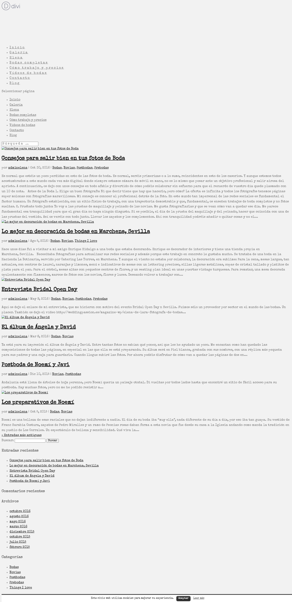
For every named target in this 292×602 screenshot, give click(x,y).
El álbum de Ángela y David (39, 327)
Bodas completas (23, 115)
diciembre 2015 (22, 532)
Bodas (57, 168)
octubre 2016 (20, 511)
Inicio (15, 99)
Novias (69, 168)
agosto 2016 (19, 516)
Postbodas (84, 168)
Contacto (17, 130)
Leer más (198, 598)
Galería (16, 105)
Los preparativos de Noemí (38, 402)
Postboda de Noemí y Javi (36, 365)
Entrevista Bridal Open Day (39, 289)
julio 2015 (18, 542)
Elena (14, 110)
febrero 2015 (20, 547)
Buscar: (8, 440)
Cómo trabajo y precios (28, 120)
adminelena (17, 168)
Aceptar (183, 598)
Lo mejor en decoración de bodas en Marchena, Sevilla (76, 231)
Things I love (86, 241)
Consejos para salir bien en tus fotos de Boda (63, 158)
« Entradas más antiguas (22, 435)
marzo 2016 (18, 526)
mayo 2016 (18, 521)
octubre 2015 (20, 537)
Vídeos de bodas (22, 125)
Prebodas (101, 168)
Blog (13, 135)
